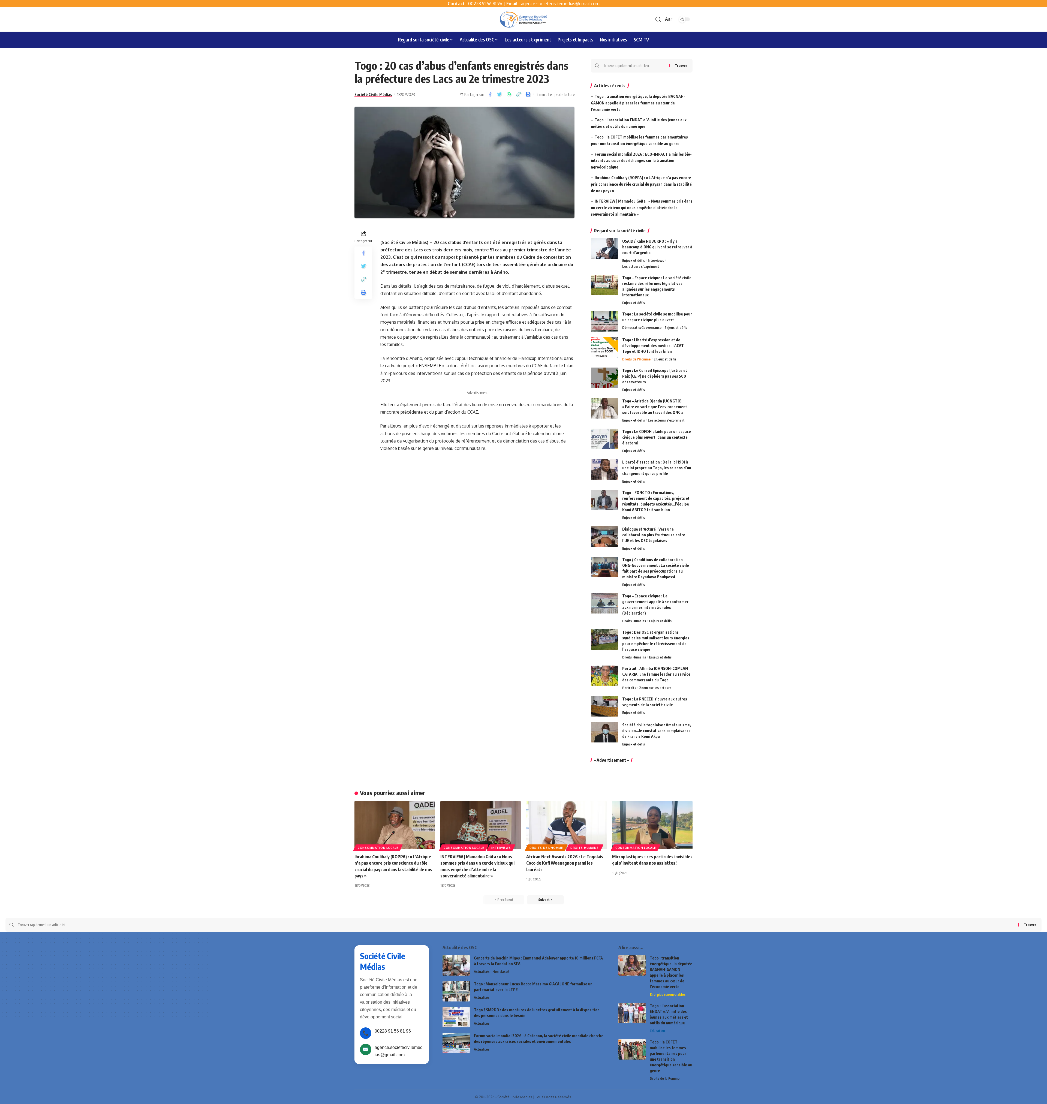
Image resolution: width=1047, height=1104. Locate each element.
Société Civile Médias (373, 94)
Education (657, 1030)
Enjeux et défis (633, 260)
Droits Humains (634, 621)
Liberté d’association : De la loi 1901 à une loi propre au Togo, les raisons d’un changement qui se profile (656, 468)
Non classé (500, 971)
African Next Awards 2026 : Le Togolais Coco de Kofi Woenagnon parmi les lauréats (564, 863)
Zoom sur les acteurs (655, 687)
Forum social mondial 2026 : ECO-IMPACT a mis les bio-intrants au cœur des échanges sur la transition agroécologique (641, 161)
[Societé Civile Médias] (523, 19)
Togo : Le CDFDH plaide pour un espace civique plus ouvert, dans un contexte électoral (656, 437)
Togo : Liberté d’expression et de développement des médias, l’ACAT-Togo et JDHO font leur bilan (653, 346)
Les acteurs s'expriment (640, 266)
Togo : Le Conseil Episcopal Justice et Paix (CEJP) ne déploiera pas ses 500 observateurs (654, 376)
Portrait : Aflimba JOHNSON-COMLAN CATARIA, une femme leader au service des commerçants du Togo (656, 674)
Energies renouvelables (667, 994)
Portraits (629, 687)
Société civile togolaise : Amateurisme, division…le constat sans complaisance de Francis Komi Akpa (656, 731)
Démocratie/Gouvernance (641, 327)
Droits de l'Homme (636, 359)
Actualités (481, 971)
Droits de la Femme (664, 1078)
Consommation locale (378, 847)
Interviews (656, 260)
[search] (658, 19)
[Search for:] (634, 66)
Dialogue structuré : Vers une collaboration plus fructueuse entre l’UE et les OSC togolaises (653, 535)
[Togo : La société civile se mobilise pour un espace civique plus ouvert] (604, 321)
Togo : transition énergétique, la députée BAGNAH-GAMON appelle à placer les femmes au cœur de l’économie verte (638, 103)
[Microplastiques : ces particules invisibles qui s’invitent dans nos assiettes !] (652, 825)
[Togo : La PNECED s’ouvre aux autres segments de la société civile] (604, 706)
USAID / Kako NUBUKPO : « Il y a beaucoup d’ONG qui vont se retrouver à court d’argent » (657, 247)
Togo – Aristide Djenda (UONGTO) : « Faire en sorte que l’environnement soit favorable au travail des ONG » (654, 407)
